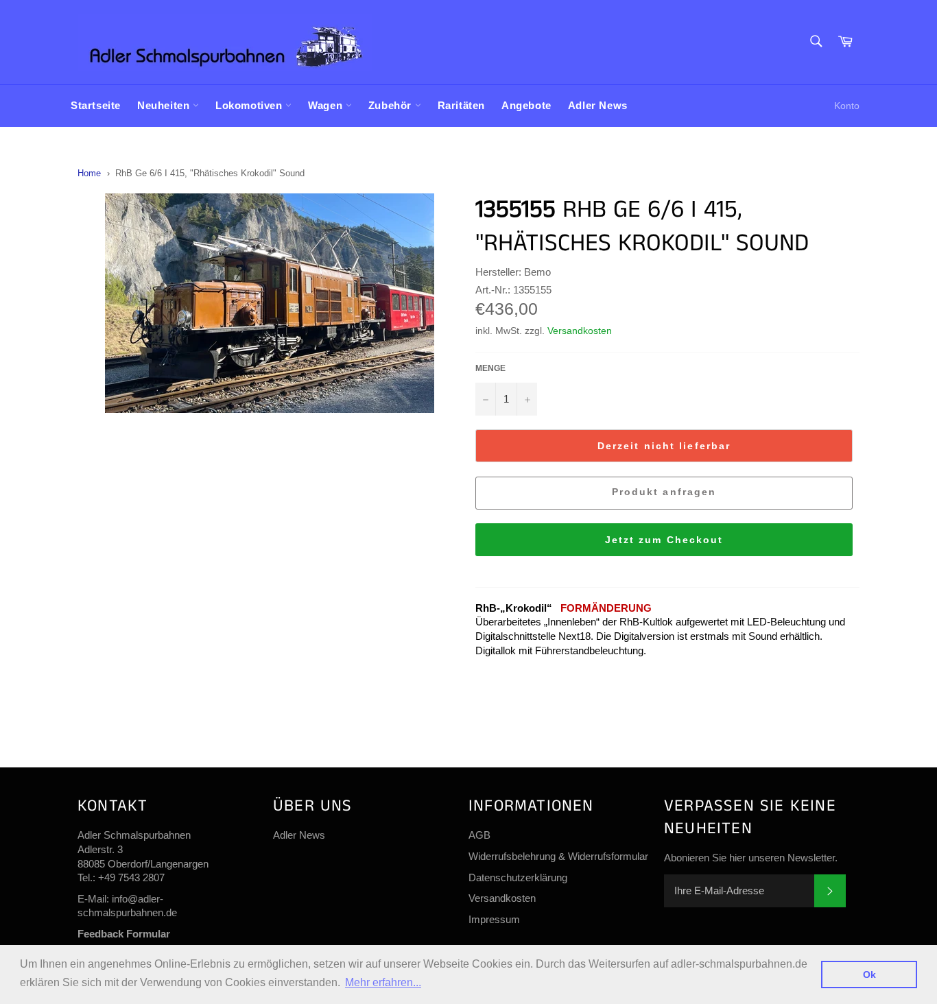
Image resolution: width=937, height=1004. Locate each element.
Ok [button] (869, 974)
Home (89, 173)
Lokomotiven (250, 105)
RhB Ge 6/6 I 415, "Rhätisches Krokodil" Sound (210, 173)
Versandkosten (579, 330)
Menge (490, 368)
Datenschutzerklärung (517, 877)
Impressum (494, 919)
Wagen (327, 105)
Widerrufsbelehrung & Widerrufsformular (558, 856)
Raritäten (461, 105)
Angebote (526, 105)
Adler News (598, 105)
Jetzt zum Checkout (664, 539)
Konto (846, 105)
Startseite (96, 105)
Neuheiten (165, 105)
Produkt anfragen (664, 491)
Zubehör (391, 105)
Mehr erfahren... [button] (383, 982)
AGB (479, 835)
